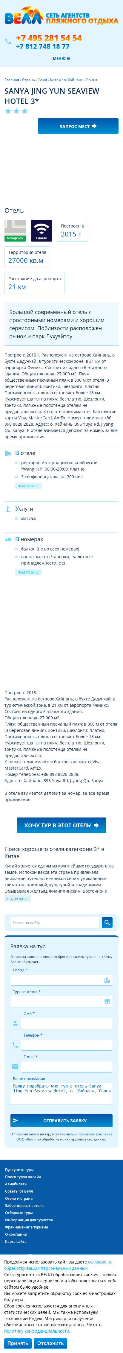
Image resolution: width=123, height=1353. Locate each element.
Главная (11, 79)
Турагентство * (27, 991)
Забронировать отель (24, 1205)
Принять (17, 1343)
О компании (16, 1234)
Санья (91, 79)
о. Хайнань (73, 79)
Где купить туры (19, 1169)
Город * (20, 970)
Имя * (29, 1013)
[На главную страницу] (61, 18)
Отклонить (50, 1343)
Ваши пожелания (29, 1078)
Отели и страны (19, 1198)
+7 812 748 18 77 (43, 46)
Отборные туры (19, 1212)
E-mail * (30, 1056)
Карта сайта (16, 1241)
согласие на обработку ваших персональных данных (58, 1265)
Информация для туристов (29, 1219)
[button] (113, 143)
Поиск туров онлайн (23, 1176)
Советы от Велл (19, 1191)
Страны (29, 79)
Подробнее (28, 486)
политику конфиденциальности (36, 1331)
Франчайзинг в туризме (26, 1227)
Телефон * (33, 1035)
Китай (55, 79)
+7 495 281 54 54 (49, 38)
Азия (43, 79)
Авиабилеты (16, 1184)
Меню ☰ (61, 58)
